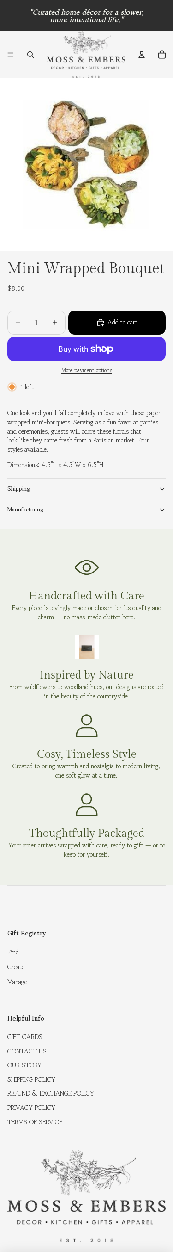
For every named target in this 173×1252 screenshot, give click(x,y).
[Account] (141, 54)
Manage (17, 981)
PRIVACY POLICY (31, 1107)
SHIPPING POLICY (31, 1079)
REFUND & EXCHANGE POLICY (50, 1093)
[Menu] (10, 54)
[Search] (30, 54)
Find (13, 952)
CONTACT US (27, 1051)
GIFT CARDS (24, 1036)
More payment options (86, 370)
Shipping (18, 488)
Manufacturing (25, 509)
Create (15, 967)
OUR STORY (24, 1065)
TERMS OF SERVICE (34, 1122)
